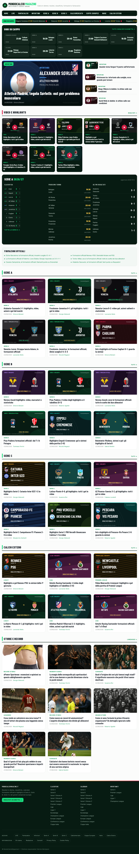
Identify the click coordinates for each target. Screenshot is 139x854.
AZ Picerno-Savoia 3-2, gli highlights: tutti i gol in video (114, 492)
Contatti (40, 840)
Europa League (55, 818)
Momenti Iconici (56, 671)
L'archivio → (132, 639)
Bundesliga (54, 813)
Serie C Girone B (56, 798)
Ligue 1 (6, 580)
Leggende (7, 715)
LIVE (13, 13)
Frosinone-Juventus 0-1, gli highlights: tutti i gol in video (69, 309)
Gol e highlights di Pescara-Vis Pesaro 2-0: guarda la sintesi (113, 533)
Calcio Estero (116, 13)
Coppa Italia (54, 824)
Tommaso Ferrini (18, 446)
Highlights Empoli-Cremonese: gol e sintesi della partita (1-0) (68, 442)
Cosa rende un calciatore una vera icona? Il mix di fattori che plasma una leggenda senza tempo (23, 721)
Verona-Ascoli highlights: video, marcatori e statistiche (23, 401)
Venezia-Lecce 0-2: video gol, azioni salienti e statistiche (115, 309)
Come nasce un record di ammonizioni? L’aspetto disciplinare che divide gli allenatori (69, 719)
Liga (51, 580)
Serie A (46, 13)
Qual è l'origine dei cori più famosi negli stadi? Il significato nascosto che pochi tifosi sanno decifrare (115, 677)
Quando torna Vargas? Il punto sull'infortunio (117, 66)
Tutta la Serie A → (12, 230)
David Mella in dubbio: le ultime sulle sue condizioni (114, 102)
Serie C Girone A (56, 795)
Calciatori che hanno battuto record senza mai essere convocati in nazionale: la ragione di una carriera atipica (69, 764)
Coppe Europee (92, 13)
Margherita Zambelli (19, 538)
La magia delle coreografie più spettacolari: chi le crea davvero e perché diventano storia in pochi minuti (69, 677)
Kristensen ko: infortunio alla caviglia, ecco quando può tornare (114, 78)
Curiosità (99, 671)
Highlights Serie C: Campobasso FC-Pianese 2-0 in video (23, 533)
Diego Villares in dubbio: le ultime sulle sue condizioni (115, 90)
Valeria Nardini (109, 446)
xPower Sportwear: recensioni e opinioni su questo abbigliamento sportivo (22, 676)
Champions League (57, 816)
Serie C (64, 13)
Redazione (29, 840)
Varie (104, 13)
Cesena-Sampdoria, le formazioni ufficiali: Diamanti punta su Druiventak (32, 262)
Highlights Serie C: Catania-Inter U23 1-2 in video (22, 492)
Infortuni (36, 13)
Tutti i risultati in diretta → (123, 29)
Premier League (101, 580)
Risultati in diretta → (13, 800)
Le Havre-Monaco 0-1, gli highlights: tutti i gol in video (23, 625)
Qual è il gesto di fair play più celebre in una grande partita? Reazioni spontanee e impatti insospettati (23, 764)
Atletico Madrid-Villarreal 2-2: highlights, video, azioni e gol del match (67, 625)
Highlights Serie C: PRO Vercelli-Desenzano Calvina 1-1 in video (68, 533)
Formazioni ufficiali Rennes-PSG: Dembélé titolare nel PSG (93, 255)
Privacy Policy (51, 840)
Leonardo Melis (110, 314)
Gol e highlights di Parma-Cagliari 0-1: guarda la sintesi (115, 350)
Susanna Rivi (63, 497)
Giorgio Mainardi (64, 314)
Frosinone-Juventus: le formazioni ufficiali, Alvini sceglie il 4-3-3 (68, 350)
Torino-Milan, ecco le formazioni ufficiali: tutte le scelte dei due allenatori (99, 259)
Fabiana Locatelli (110, 497)
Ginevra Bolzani (18, 314)
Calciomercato (76, 13)
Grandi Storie (100, 715)
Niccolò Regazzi (64, 355)
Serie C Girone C (56, 801)
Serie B (55, 13)
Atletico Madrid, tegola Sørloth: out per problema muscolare (42, 95)
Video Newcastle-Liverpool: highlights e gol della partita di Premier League (114, 584)
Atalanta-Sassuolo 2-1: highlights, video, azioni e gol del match (21, 309)
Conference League (57, 821)
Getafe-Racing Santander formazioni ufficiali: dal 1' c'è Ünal (115, 625)
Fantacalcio (23, 13)
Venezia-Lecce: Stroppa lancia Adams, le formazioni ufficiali (21, 350)
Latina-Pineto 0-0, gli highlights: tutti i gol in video (69, 492)
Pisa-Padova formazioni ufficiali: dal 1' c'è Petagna (22, 442)
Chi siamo (18, 840)
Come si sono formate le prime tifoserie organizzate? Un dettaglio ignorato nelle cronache (112, 721)
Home (6, 13)
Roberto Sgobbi (64, 406)
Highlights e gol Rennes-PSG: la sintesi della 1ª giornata (23, 584)
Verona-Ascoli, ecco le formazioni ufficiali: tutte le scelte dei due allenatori (113, 401)
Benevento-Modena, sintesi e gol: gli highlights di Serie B (110, 442)
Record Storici (9, 671)
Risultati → (132, 113)
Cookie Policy (64, 840)
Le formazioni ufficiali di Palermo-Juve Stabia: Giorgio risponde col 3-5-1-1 (33, 259)
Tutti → (134, 273)
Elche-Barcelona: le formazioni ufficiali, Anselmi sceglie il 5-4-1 (28, 255)
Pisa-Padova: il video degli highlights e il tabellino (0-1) (67, 401)
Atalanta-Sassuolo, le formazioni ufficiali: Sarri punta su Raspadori (96, 262)
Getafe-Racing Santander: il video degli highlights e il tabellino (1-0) (66, 584)
